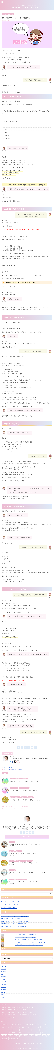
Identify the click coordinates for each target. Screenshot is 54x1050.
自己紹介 (44, 1035)
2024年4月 (3, 969)
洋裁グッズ (4, 1035)
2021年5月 (3, 984)
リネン (28, 1030)
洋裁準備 (20, 769)
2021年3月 (3, 989)
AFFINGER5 (39, 1048)
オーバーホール (33, 1024)
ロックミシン (42, 1030)
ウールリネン (25, 1024)
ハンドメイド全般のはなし (8, 767)
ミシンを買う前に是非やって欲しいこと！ (15, 808)
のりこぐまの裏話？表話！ (9, 908)
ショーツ (9, 1027)
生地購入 (25, 1035)
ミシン (3, 1030)
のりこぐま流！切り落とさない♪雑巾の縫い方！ (26, 934)
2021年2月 (3, 992)
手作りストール (22, 1032)
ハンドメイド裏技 (36, 1027)
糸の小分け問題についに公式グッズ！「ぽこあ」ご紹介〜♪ (24, 844)
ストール (14, 1027)
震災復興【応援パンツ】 (14, 1038)
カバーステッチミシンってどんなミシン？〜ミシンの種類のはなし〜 (31, 942)
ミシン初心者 (9, 1030)
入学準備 (3, 1032)
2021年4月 (3, 987)
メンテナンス (22, 1030)
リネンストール (35, 1030)
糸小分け (31, 1035)
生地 (21, 1035)
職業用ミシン (37, 1035)
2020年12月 (4, 997)
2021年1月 (3, 994)
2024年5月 (3, 966)
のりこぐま (14, 1024)
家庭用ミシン (14, 1032)
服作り (10, 769)
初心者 (8, 1032)
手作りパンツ (30, 1032)
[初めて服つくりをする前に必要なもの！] (28, 747)
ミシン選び (16, 1030)
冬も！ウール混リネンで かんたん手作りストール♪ (22, 853)
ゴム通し (3, 1027)
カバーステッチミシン (42, 1024)
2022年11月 (4, 974)
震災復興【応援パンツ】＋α (9, 904)
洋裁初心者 (16, 769)
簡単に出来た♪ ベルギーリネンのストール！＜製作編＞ (24, 781)
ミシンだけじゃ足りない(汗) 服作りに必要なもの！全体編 (25, 800)
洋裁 (13, 769)
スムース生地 (21, 1027)
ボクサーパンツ (45, 1027)
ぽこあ (19, 1024)
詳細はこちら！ (27, 837)
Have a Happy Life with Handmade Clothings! (27, 1045)
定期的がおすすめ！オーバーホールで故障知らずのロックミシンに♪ (27, 872)
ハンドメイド (5, 769)
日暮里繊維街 (37, 1032)
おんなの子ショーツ (6, 1024)
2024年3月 (3, 971)
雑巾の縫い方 (4, 1038)
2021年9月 (3, 982)
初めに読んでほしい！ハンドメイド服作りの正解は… (24, 790)
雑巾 (49, 1035)
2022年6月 (3, 979)
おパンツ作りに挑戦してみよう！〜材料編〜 (25, 937)
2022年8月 (3, 976)
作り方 (48, 1030)
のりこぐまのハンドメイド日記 (10, 901)
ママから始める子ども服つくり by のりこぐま (27, 7)
